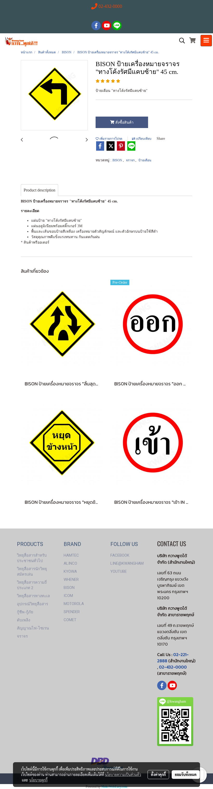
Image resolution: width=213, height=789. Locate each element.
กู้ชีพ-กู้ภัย (25, 612)
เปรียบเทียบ (143, 139)
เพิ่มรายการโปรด (110, 139)
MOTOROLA (74, 603)
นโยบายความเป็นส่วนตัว (123, 774)
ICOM (68, 595)
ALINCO (70, 563)
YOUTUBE (118, 571)
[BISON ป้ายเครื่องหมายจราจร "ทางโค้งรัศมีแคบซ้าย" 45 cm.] (54, 95)
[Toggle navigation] (206, 40)
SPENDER (72, 611)
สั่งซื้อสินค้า (124, 122)
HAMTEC (71, 555)
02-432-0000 (173, 667)
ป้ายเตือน (144, 160)
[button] (180, 40)
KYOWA (70, 571)
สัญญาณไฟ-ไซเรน (33, 628)
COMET (70, 620)
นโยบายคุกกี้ (38, 780)
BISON (117, 160)
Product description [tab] (39, 190)
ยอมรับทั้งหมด (186, 774)
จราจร (130, 160)
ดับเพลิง (23, 620)
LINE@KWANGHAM (127, 563)
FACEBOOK (119, 555)
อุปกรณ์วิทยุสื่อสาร (32, 604)
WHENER (71, 579)
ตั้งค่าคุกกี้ (158, 774)
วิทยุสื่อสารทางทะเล (33, 596)
